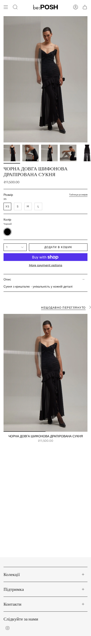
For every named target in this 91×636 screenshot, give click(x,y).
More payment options (45, 265)
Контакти (12, 604)
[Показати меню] (5, 7)
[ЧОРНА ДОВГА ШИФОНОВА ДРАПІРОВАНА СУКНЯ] (45, 373)
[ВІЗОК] (84, 7)
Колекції (12, 574)
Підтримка (14, 589)
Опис (7, 279)
